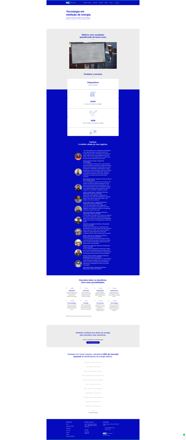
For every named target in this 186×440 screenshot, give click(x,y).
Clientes (106, 2)
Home (67, 424)
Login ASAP (87, 433)
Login (117, 2)
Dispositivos (93, 82)
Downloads (95, 2)
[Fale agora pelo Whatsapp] (184, 435)
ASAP (93, 101)
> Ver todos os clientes (93, 412)
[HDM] (93, 132)
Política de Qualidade (70, 436)
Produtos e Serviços (87, 2)
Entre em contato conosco (93, 342)
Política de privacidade (106, 435)
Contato (110, 2)
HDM (93, 120)
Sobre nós (101, 2)
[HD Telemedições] (71, 2)
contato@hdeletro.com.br (110, 427)
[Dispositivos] (93, 93)
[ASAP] (93, 113)
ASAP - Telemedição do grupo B (91, 425)
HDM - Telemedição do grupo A (91, 424)
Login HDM (87, 431)
